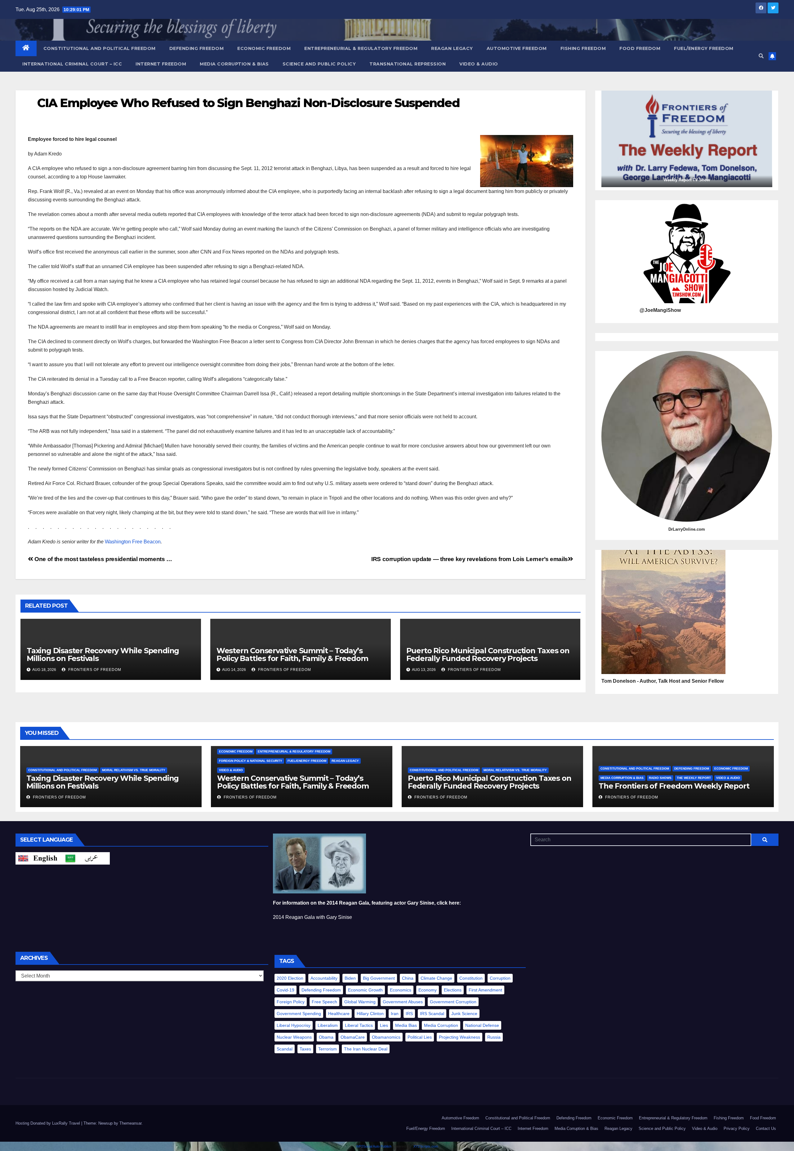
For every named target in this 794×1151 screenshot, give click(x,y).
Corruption (500, 978)
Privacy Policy (737, 1128)
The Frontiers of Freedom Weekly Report (674, 785)
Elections (453, 989)
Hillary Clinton (370, 1013)
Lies (384, 1025)
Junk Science (464, 1013)
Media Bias (406, 1025)
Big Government (379, 978)
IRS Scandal (432, 1013)
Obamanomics (386, 1037)
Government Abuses (403, 1001)
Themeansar (130, 1123)
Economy (427, 989)
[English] (39, 858)
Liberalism (328, 1025)
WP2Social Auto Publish (373, 1146)
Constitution (471, 978)
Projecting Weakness (459, 1037)
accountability (323, 978)
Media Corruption (441, 1025)
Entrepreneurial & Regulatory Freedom (360, 48)
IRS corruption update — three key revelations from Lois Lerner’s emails (469, 559)
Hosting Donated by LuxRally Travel (48, 1123)
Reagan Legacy (452, 48)
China (407, 978)
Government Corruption (453, 1001)
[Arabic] (86, 858)
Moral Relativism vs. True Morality (133, 770)
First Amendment (485, 989)
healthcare (339, 1013)
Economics (400, 989)
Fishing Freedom (583, 48)
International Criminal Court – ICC (72, 64)
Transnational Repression (407, 64)
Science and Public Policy (319, 64)
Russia (494, 1037)
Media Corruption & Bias (234, 64)
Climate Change (436, 978)
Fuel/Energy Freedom (704, 48)
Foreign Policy (291, 1001)
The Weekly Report (694, 778)
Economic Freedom (264, 48)
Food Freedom (639, 48)
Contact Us (766, 1128)
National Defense (482, 1025)
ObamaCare (353, 1037)
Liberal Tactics (359, 1025)
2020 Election (290, 978)
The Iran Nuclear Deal (365, 1048)
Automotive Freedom (517, 48)
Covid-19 (285, 989)
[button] (761, 56)
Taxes (305, 1048)
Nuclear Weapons (294, 1037)
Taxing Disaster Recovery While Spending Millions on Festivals (103, 654)
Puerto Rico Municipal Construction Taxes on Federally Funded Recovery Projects (487, 654)
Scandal (284, 1048)
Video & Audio (478, 64)
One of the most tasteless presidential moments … (102, 559)
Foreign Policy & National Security (250, 760)
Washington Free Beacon (133, 541)
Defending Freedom (196, 48)
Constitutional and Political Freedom (99, 48)
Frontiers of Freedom (94, 670)
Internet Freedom (161, 64)
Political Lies (420, 1037)
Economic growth (365, 989)
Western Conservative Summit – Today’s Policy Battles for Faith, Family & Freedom (292, 654)
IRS (409, 1013)
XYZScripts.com (425, 1146)
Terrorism (327, 1048)
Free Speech (324, 1001)
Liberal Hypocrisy (293, 1025)
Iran (395, 1013)
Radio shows (660, 778)
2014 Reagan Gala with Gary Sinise (312, 917)
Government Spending (299, 1013)
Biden (350, 978)
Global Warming (360, 1001)
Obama (326, 1037)
